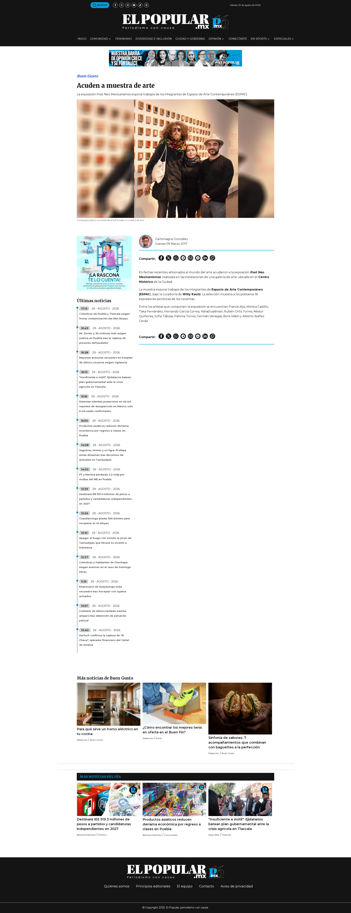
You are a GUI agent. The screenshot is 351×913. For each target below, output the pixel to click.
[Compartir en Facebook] (161, 258)
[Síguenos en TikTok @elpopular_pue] (140, 5)
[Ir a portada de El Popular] (175, 21)
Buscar (102, 5)
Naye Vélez (214, 834)
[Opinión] (175, 58)
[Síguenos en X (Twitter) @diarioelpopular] (121, 5)
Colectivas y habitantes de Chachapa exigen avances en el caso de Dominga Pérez (105, 567)
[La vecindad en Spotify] (104, 263)
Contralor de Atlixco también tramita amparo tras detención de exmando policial (102, 616)
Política (102, 834)
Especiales (282, 38)
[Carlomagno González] (145, 241)
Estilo (159, 738)
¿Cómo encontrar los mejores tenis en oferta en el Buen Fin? (172, 729)
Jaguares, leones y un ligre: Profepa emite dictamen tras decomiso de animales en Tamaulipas (102, 455)
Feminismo (123, 38)
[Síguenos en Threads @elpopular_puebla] (146, 5)
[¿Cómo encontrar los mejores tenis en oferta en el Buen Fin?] (174, 703)
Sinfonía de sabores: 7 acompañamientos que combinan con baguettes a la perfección (237, 742)
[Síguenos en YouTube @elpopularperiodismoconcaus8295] (134, 5)
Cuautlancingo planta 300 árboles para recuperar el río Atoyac (104, 521)
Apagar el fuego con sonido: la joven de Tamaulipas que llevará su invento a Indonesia (105, 543)
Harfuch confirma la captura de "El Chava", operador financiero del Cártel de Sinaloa (104, 640)
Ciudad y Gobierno (190, 38)
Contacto (206, 886)
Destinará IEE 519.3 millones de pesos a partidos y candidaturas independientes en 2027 (105, 499)
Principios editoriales (153, 886)
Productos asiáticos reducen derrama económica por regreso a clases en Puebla (104, 430)
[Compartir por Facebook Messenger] (198, 258)
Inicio (82, 38)
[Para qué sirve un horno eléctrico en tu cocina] (108, 704)
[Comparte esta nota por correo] (190, 258)
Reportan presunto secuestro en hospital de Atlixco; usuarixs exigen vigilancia (105, 360)
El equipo (185, 886)
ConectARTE (238, 38)
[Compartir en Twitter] (168, 258)
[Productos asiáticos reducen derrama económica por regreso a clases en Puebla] (174, 799)
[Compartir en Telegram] (183, 258)
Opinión (215, 38)
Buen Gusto (87, 76)
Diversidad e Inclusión (153, 38)
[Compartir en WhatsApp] (176, 258)
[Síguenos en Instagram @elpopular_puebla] (127, 5)
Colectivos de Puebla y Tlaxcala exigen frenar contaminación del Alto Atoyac (104, 316)
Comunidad (99, 38)
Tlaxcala (226, 834)
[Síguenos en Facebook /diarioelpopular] (115, 5)
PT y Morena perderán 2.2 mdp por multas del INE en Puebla (101, 477)
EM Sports (259, 38)
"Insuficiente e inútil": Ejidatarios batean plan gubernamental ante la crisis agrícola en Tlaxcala (105, 382)
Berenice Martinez (86, 834)
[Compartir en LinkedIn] (205, 258)
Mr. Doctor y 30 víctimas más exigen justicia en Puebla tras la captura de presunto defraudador (102, 338)
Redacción (82, 739)
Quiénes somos (116, 886)
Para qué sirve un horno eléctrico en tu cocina (107, 731)
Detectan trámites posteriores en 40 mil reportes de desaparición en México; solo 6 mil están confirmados (106, 406)
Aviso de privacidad (237, 886)
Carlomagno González (171, 239)
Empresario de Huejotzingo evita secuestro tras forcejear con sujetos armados (102, 591)
